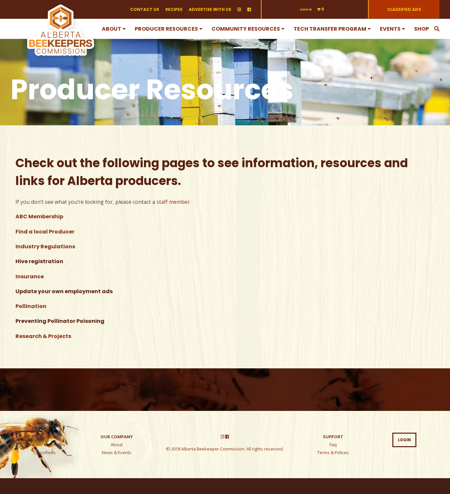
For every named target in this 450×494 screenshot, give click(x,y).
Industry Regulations (45, 246)
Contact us (144, 9)
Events (390, 29)
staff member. (173, 201)
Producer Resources (166, 29)
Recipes (174, 9)
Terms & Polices (333, 452)
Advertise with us (210, 9)
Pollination (30, 306)
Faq (333, 445)
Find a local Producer (44, 231)
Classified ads (404, 9)
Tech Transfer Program (330, 29)
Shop (421, 29)
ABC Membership (39, 216)
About (111, 29)
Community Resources (245, 29)
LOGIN (404, 440)
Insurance (29, 276)
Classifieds (45, 452)
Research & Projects (43, 336)
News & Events (116, 452)
